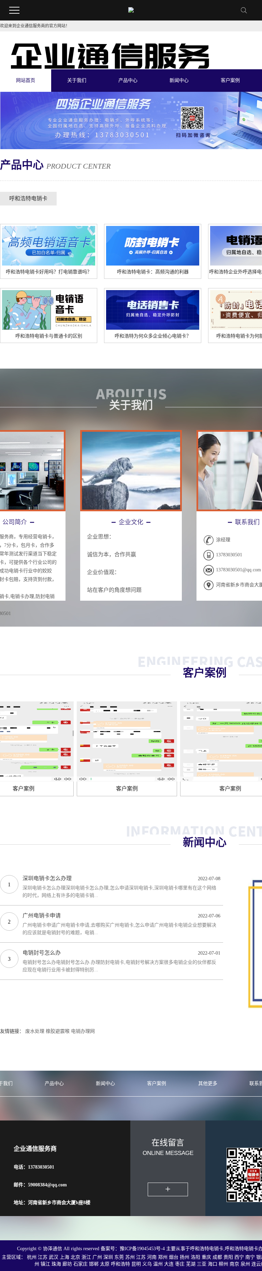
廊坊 (67, 1264)
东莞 (119, 1257)
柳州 (223, 1264)
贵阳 (228, 1257)
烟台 (173, 1257)
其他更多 (207, 1083)
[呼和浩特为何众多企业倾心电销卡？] (152, 308)
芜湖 (190, 1264)
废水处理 (34, 1031)
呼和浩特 (120, 1264)
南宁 (250, 1257)
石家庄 (80, 1264)
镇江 (45, 1264)
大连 (169, 1264)
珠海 (56, 1264)
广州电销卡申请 (42, 915)
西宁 (239, 1257)
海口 (212, 1264)
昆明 (136, 1264)
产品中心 (127, 80)
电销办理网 (83, 1031)
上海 (64, 1257)
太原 (105, 1264)
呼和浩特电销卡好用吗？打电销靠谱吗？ (49, 271)
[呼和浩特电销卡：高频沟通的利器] (152, 244)
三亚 (201, 1264)
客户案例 (230, 80)
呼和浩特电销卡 (28, 198)
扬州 (184, 1257)
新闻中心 (179, 80)
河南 (152, 1257)
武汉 (53, 1257)
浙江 (86, 1257)
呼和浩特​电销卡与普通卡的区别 (48, 336)
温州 (158, 1264)
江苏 (42, 1257)
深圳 (108, 1257)
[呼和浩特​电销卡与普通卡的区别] (48, 308)
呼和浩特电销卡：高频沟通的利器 (153, 271)
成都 (217, 1257)
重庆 (206, 1257)
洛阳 (195, 1257)
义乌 (147, 1264)
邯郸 (94, 1264)
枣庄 (180, 1264)
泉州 (245, 1264)
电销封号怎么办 (42, 953)
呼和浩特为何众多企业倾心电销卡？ (153, 336)
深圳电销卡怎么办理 (47, 878)
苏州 (130, 1257)
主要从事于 (178, 1248)
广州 (97, 1257)
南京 (234, 1264)
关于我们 (76, 80)
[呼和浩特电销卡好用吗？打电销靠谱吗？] (48, 244)
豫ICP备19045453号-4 (143, 1248)
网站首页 (25, 80)
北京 (75, 1257)
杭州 (32, 1257)
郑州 (163, 1257)
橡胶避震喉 (58, 1031)
